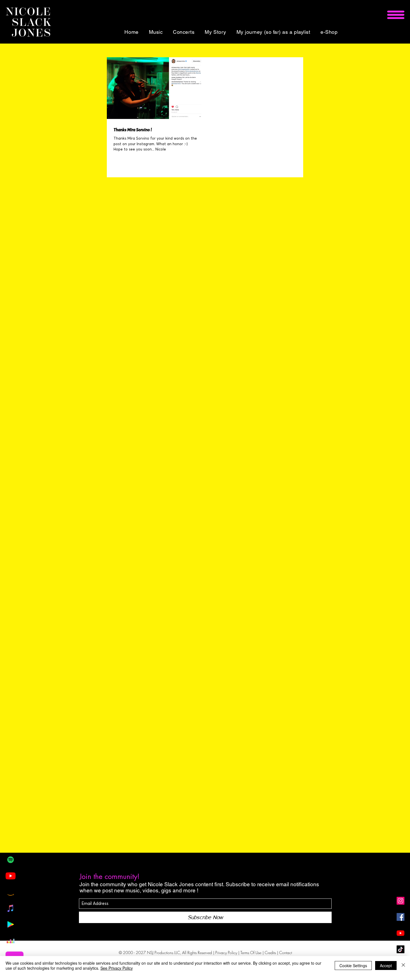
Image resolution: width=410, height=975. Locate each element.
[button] (395, 15)
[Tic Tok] (400, 949)
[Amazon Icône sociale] (11, 892)
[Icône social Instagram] (400, 901)
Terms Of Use (250, 952)
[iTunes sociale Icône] (11, 908)
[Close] (403, 965)
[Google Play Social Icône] (11, 924)
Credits (271, 952)
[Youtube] (11, 876)
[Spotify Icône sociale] (11, 860)
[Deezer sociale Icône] (11, 941)
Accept (386, 965)
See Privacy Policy (116, 968)
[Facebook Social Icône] (400, 917)
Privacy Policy (226, 952)
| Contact (284, 952)
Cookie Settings (353, 965)
